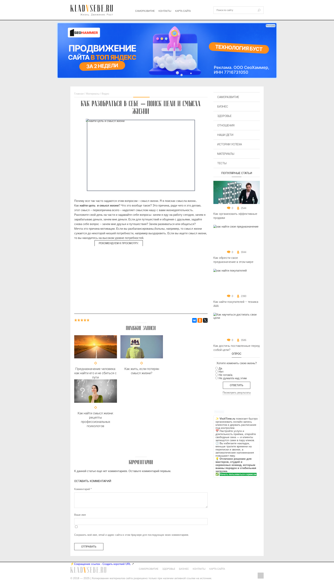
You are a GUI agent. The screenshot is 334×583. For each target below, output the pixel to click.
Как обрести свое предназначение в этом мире (233, 260)
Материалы (225, 154)
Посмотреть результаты (237, 392)
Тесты (222, 163)
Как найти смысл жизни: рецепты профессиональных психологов (96, 419)
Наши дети (225, 135)
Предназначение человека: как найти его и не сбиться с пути (95, 373)
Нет (221, 371)
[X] (205, 320)
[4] (85, 320)
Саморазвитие (145, 10)
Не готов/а (225, 375)
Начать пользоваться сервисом (238, 474)
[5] (88, 320)
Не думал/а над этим (233, 378)
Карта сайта (183, 10)
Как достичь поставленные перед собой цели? (236, 348)
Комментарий (83, 489)
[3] (82, 320)
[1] (75, 320)
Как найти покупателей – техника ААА (235, 304)
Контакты (164, 10)
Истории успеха (229, 144)
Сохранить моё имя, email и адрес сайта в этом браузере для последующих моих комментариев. (131, 534)
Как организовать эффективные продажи (235, 216)
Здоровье (224, 116)
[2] (78, 320)
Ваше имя (80, 514)
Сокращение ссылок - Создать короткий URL (102, 563)
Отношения (225, 125)
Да (220, 368)
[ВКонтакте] (194, 320)
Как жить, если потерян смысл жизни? (141, 371)
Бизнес (222, 106)
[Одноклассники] (200, 320)
